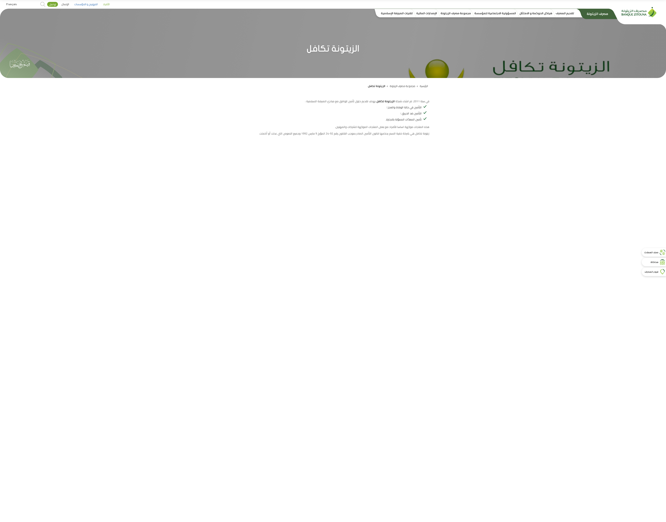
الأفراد (106, 4)
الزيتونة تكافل (385, 101)
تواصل (52, 4)
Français (11, 4)
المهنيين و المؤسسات (86, 4)
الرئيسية (424, 86)
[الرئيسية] (639, 11)
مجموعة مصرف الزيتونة (402, 86)
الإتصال (65, 4)
